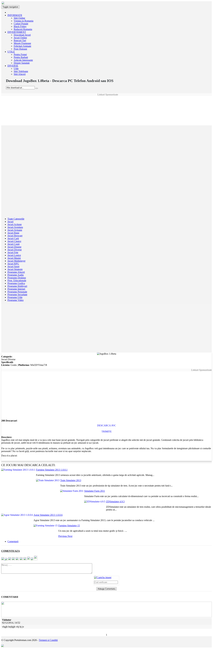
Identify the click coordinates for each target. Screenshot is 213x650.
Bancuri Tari (20, 40)
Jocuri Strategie (15, 269)
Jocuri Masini (14, 258)
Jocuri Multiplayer (16, 261)
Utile (16, 68)
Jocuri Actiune (14, 224)
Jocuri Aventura (15, 227)
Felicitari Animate (22, 46)
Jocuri (10, 221)
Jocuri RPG (13, 263)
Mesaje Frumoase (22, 43)
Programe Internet (16, 289)
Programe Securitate (17, 294)
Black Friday (20, 26)
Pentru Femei (20, 54)
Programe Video (15, 300)
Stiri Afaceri (20, 74)
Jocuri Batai (13, 232)
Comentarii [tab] (12, 541)
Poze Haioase (20, 49)
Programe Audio (15, 275)
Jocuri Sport (13, 266)
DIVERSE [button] (12, 65)
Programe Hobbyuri (17, 286)
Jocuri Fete (12, 252)
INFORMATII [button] (14, 15)
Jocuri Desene (14, 247)
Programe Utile (14, 297)
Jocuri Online (20, 37)
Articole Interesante (23, 60)
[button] (63, 536)
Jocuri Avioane (14, 230)
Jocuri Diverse (14, 249)
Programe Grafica (16, 283)
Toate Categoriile (15, 218)
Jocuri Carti (13, 238)
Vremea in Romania (23, 20)
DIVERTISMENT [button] (16, 32)
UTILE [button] (11, 51)
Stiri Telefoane (21, 71)
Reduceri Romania (23, 29)
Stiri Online (19, 18)
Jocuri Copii (13, 244)
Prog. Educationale (16, 280)
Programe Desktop (16, 277)
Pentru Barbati (21, 57)
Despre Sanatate (22, 63)
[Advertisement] (106, 103)
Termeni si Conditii (48, 640)
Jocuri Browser (14, 235)
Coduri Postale (21, 23)
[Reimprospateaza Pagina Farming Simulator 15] (102, 577)
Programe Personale (17, 291)
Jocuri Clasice (14, 241)
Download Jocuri (22, 35)
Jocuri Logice (14, 255)
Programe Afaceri (16, 272)
